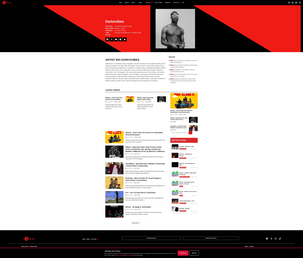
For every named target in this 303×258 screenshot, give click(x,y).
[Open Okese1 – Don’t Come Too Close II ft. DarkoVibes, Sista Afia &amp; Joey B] (130, 99)
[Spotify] (120, 39)
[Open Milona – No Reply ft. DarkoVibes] (114, 211)
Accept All (183, 253)
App (183, 2)
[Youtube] (116, 39)
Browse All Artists (110, 17)
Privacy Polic (33, 246)
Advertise (167, 2)
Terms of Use (129, 255)
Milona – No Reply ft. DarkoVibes (138, 207)
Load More (135, 223)
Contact (251, 246)
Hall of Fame (158, 2)
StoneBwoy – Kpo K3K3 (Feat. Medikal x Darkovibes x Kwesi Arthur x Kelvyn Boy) (178, 126)
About (246, 246)
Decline (194, 253)
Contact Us (176, 2)
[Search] (300, 2)
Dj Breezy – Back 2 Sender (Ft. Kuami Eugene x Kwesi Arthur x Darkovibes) (143, 179)
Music (133, 2)
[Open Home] (6, 2)
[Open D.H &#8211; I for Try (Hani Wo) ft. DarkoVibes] (114, 197)
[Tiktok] (280, 239)
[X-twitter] (112, 39)
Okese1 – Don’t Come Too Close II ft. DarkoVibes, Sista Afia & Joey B (113, 98)
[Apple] (125, 39)
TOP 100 (149, 2)
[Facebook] (107, 39)
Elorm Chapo (141, 101)
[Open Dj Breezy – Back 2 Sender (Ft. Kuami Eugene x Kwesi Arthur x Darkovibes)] (114, 183)
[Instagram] (276, 239)
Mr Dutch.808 (110, 101)
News (140, 2)
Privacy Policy (119, 255)
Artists (127, 2)
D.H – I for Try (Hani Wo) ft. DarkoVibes (140, 193)
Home (120, 2)
